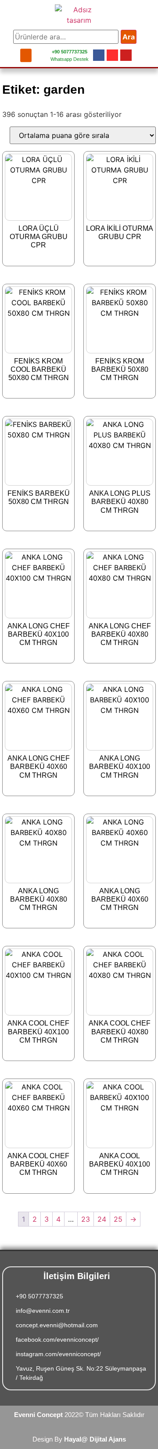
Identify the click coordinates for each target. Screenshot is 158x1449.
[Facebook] (98, 55)
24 (101, 1219)
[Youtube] (126, 55)
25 (118, 1219)
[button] (26, 55)
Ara (128, 36)
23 (85, 1219)
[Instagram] (112, 55)
